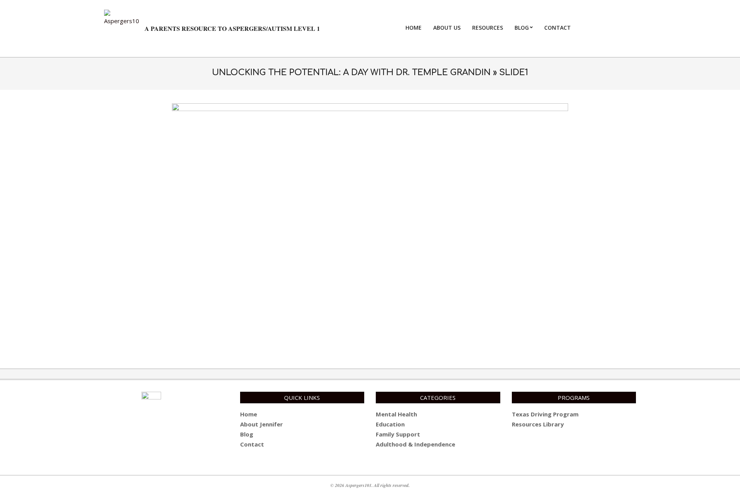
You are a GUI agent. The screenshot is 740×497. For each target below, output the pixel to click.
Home (248, 414)
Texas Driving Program (545, 414)
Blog (246, 434)
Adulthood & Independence (415, 444)
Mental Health (396, 414)
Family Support (398, 434)
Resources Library (538, 424)
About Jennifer (261, 424)
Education (390, 424)
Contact (252, 444)
